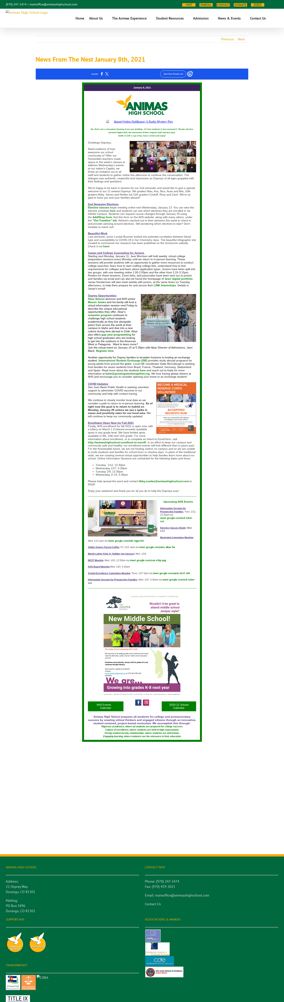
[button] (272, 18)
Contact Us (153, 904)
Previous (227, 39)
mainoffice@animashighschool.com (53, 4)
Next (241, 39)
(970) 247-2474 (16, 4)
